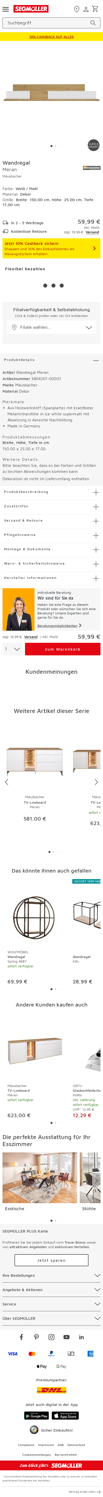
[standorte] (77, 9)
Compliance (26, 1445)
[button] (51, 327)
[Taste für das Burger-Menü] (5, 9)
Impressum (46, 1445)
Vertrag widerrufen (82, 1491)
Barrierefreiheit (66, 1455)
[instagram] (51, 1338)
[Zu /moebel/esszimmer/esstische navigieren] (39, 1177)
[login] (86, 9)
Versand (92, 232)
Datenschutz (76, 1445)
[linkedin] (81, 1338)
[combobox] (12, 649)
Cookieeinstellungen (36, 1455)
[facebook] (21, 1338)
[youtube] (67, 1338)
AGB (61, 1445)
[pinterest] (37, 1338)
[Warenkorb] (95, 9)
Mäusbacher (12, 176)
